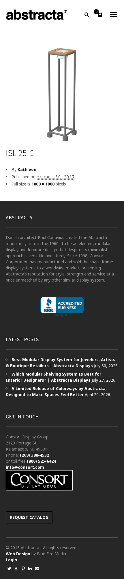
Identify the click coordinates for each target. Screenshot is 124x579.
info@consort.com (25, 467)
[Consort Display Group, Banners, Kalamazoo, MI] (62, 307)
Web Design (18, 553)
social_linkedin (30, 568)
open (113, 14)
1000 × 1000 (43, 184)
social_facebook (16, 568)
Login (11, 560)
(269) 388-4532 (34, 455)
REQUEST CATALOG (29, 517)
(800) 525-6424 (41, 461)
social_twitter (9, 568)
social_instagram (36, 568)
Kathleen (27, 169)
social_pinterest (23, 568)
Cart (96, 12)
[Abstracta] (37, 14)
